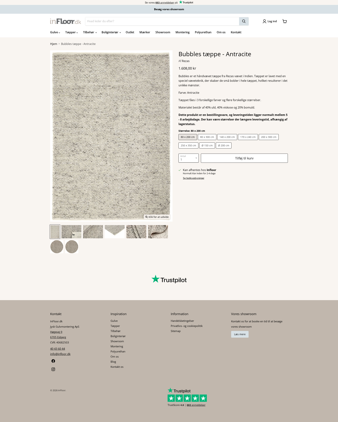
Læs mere (240, 334)
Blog (113, 361)
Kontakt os (117, 366)
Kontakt (236, 32)
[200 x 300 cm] (269, 141)
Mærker (144, 32)
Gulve (54, 32)
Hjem (53, 43)
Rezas (186, 61)
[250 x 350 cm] (189, 149)
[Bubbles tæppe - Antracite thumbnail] (55, 232)
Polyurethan (203, 32)
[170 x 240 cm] (248, 141)
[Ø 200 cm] (224, 149)
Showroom (162, 32)
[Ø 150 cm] (207, 149)
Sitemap (176, 331)
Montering (183, 32)
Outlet (130, 32)
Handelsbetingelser (182, 320)
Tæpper (70, 32)
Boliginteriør (110, 32)
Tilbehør (89, 32)
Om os (221, 32)
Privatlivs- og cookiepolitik (187, 326)
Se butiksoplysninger (193, 178)
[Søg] (244, 21)
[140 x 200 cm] (227, 141)
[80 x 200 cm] (188, 141)
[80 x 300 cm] (207, 141)
